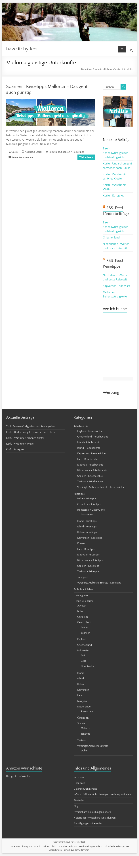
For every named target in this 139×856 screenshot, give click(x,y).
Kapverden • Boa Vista (116, 286)
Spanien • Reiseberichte (90, 476)
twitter (46, 846)
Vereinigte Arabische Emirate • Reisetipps (99, 582)
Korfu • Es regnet (113, 195)
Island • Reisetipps (87, 526)
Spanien (81, 723)
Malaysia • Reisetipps (88, 554)
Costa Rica (83, 617)
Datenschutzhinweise (85, 788)
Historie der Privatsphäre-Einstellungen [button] (95, 817)
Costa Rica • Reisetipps (89, 504)
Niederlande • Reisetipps (90, 560)
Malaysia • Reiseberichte (90, 464)
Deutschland (84, 622)
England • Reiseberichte (89, 431)
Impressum (80, 777)
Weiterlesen (86, 157)
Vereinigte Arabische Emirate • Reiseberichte (101, 487)
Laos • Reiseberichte (88, 459)
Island (80, 678)
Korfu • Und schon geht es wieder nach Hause (31, 432)
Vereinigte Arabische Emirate (92, 746)
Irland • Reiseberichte (88, 442)
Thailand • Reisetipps (88, 571)
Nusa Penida (87, 666)
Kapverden (83, 689)
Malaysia (82, 701)
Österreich (83, 717)
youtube (63, 846)
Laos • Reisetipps (86, 549)
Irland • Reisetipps (86, 521)
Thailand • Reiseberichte (90, 481)
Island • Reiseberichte (88, 448)
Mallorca (85, 728)
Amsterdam (87, 711)
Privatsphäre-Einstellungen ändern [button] (92, 812)
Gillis (83, 661)
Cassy (14, 151)
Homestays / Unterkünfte (91, 509)
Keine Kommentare (22, 157)
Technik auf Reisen (84, 589)
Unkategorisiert (82, 595)
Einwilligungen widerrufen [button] (88, 823)
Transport (82, 577)
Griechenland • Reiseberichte (92, 436)
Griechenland (111, 237)
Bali (83, 655)
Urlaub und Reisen (84, 601)
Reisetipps (54, 151)
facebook (15, 846)
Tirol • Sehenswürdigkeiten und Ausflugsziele (115, 153)
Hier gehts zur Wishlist (18, 776)
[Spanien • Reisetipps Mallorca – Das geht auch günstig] (50, 100)
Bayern (85, 627)
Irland (80, 673)
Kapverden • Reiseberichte (91, 453)
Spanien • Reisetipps (72, 151)
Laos (79, 695)
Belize (80, 611)
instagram (27, 846)
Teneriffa (85, 733)
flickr (54, 846)
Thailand (82, 740)
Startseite (97, 69)
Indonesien (87, 514)
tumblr (37, 846)
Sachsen (85, 632)
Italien (80, 684)
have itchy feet (22, 49)
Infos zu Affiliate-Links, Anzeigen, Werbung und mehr (102, 794)
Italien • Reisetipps (87, 532)
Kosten (81, 543)
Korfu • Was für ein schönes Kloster (25, 438)
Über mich (79, 783)
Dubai (84, 750)
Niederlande (83, 706)
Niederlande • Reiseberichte (92, 470)
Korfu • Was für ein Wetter (20, 443)
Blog (76, 806)
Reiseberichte (81, 426)
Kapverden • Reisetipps (89, 537)
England (81, 639)
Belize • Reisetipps (86, 498)
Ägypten (81, 605)
